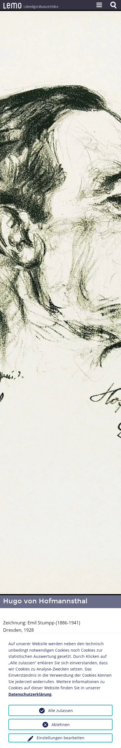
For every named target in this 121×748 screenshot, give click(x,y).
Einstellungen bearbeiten (60, 737)
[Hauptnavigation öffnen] (99, 5)
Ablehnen (60, 724)
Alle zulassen (60, 710)
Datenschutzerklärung (29, 694)
